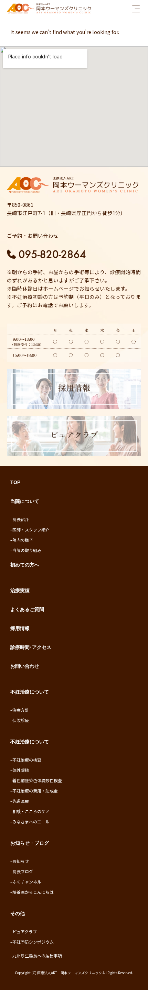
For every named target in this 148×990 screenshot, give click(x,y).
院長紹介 (20, 519)
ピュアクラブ (24, 931)
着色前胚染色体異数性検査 (37, 780)
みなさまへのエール (31, 821)
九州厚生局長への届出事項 (37, 955)
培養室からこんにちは (33, 892)
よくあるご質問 (27, 609)
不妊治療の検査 (26, 760)
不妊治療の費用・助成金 (35, 791)
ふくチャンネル (26, 882)
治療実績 (20, 590)
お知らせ (20, 861)
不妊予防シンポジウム (33, 942)
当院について (24, 501)
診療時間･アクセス (30, 647)
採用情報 (20, 628)
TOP (15, 482)
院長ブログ (22, 871)
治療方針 (20, 710)
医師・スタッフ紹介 (31, 529)
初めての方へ (24, 564)
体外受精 (20, 770)
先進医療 (20, 801)
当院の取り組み (26, 550)
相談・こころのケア (31, 811)
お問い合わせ (24, 666)
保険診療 (20, 720)
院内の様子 (22, 540)
